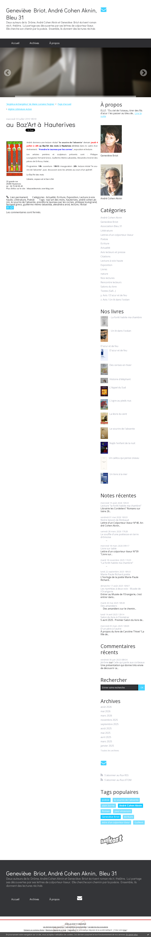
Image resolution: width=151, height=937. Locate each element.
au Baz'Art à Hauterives (40, 124)
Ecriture (61, 197)
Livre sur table (108, 548)
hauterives (72, 199)
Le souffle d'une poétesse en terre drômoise (120, 536)
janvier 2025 (107, 745)
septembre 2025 (110, 724)
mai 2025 (105, 733)
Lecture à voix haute (112, 260)
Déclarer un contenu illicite (34, 930)
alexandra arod (61, 204)
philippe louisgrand (86, 202)
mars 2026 (106, 715)
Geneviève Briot (109, 222)
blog (124, 930)
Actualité (51, 197)
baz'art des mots (55, 199)
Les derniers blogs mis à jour (53, 927)
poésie (105, 800)
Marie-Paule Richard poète (115, 574)
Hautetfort (82, 924)
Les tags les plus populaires (98, 927)
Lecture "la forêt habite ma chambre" (121, 505)
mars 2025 (106, 741)
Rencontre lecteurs (111, 282)
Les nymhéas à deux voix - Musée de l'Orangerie (121, 590)
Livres (104, 269)
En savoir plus (132, 934)
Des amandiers (109, 605)
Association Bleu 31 (111, 226)
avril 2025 (106, 737)
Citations (105, 256)
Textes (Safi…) (108, 291)
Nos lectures (108, 278)
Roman (106, 811)
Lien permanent (19, 197)
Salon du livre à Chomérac (115, 617)
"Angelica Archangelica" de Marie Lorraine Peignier (30, 104)
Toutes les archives (110, 750)
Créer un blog (70, 924)
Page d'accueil (64, 104)
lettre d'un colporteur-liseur (116, 822)
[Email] (103, 9)
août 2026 (106, 707)
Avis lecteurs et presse (113, 252)
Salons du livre (109, 286)
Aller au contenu (10, 2)
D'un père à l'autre (111, 628)
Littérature (20, 199)
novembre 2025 (109, 720)
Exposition (72, 197)
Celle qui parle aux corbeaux (129, 662)
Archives (34, 43)
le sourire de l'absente (23, 202)
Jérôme (105, 662)
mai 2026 (105, 711)
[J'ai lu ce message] (148, 934)
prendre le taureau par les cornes (55, 202)
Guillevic (138, 822)
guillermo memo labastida (37, 204)
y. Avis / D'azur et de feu (114, 295)
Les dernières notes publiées (76, 927)
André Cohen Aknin (111, 217)
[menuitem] (15, 43)
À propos (54, 43)
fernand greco (14, 204)
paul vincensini (122, 811)
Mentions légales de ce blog (56, 930)
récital (83, 204)
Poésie (31, 199)
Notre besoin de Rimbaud (115, 520)
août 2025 (106, 728)
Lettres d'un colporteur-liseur (117, 235)
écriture (128, 816)
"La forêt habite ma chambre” (117, 562)
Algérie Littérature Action (20, 109)
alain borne (108, 805)
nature (104, 273)
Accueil (15, 43)
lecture (75, 204)
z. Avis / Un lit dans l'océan (115, 299)
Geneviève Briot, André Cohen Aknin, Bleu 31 (51, 13)
